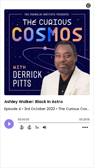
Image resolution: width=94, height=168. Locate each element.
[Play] (9, 124)
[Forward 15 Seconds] (29, 127)
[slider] (19, 123)
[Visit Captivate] (88, 6)
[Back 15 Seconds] (22, 127)
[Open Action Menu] (85, 127)
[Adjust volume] (44, 127)
